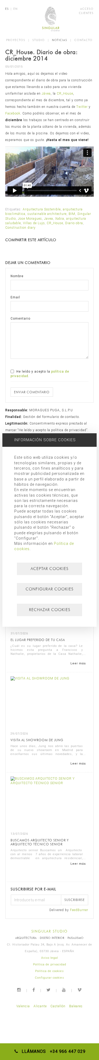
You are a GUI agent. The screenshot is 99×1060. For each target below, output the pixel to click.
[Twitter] (48, 989)
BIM (72, 214)
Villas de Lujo (34, 223)
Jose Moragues (30, 218)
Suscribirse (74, 900)
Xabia (59, 218)
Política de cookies (49, 971)
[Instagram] (19, 989)
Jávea (46, 93)
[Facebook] (33, 989)
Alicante (40, 1006)
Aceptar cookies (49, 568)
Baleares (76, 1006)
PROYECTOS (15, 40)
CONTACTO (83, 40)
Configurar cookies (49, 977)
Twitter (82, 107)
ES (7, 8)
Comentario (20, 318)
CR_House (65, 93)
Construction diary (20, 227)
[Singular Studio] (49, 19)
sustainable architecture (47, 214)
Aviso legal (49, 958)
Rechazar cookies (49, 609)
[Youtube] (64, 989)
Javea (48, 218)
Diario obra (74, 223)
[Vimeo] (79, 989)
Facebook (12, 113)
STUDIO (38, 40)
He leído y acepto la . (40, 374)
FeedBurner (79, 910)
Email (15, 297)
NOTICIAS (59, 40)
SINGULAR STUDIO (49, 931)
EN (15, 8)
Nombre (17, 276)
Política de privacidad (49, 964)
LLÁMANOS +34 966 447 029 (52, 1051)
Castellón (57, 1006)
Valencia (23, 1006)
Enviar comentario (32, 392)
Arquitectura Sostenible (42, 209)
